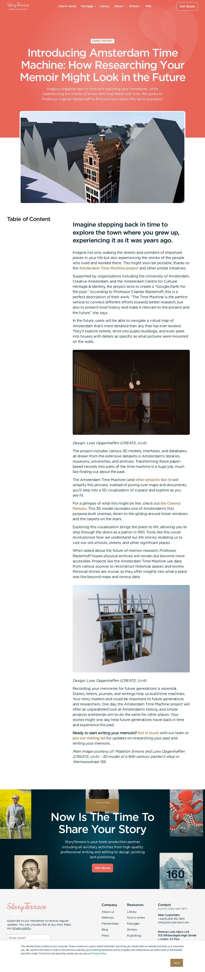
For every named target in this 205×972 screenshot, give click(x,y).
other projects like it (152, 480)
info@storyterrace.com (173, 922)
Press (105, 935)
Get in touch (148, 733)
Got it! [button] (177, 962)
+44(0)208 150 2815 (171, 918)
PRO (149, 6)
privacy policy (21, 928)
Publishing (134, 935)
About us (108, 911)
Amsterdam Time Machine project (108, 268)
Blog (105, 929)
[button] (88, 6)
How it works (67, 6)
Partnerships (110, 923)
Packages (133, 923)
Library (104, 6)
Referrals (108, 917)
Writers (132, 929)
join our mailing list (89, 738)
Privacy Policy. (99, 953)
